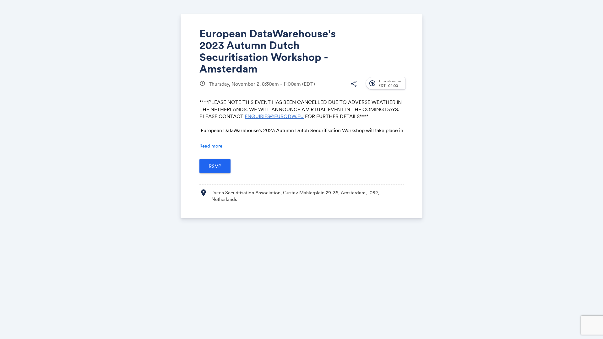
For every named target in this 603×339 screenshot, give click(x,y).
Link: (333, 91)
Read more (210, 146)
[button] (353, 83)
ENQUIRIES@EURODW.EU (274, 116)
